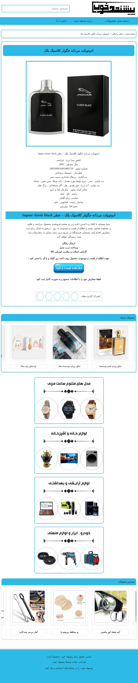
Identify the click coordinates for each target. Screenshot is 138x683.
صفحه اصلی (130, 34)
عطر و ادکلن (117, 34)
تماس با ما (61, 21)
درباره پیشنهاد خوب (83, 21)
